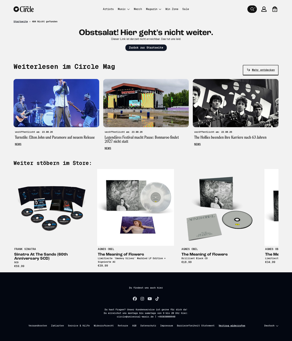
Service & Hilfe (79, 325)
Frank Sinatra (25, 249)
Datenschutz (148, 325)
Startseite (21, 21)
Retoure (123, 325)
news (18, 144)
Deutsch (269, 325)
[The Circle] (24, 9)
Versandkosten (38, 325)
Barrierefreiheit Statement (196, 325)
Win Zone (171, 9)
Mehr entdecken (263, 70)
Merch (138, 9)
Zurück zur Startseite (146, 47)
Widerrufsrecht (104, 325)
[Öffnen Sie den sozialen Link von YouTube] (149, 298)
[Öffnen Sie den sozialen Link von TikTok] (157, 298)
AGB (134, 325)
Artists (108, 9)
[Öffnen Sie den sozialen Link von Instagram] (142, 298)
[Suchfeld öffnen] (252, 9)
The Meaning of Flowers (121, 255)
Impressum (166, 325)
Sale (185, 9)
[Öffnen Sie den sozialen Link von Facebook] (135, 298)
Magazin (151, 9)
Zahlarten (57, 325)
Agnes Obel (106, 249)
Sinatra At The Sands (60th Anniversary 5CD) (41, 257)
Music (122, 9)
